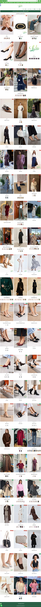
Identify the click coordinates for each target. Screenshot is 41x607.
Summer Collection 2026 (33, 2)
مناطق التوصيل (29, 9)
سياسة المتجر (24, 9)
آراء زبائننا (33, 9)
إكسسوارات (6, 2)
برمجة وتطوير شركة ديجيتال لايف (20, 605)
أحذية (21, 2)
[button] (5, 1)
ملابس (28, 2)
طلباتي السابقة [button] (38, 9)
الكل (37, 2)
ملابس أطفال (18, 2)
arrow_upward (0, 603)
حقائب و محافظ (11, 2)
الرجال (14, 2)
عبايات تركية (24, 2)
